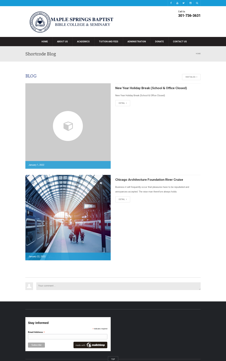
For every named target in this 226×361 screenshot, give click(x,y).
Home (45, 41)
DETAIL (122, 103)
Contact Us (180, 41)
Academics (83, 41)
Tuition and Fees (108, 41)
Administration (136, 41)
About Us (62, 41)
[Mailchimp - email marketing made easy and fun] (90, 345)
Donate (159, 41)
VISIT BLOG (190, 77)
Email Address (36, 332)
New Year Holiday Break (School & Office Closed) (151, 88)
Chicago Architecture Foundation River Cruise (149, 180)
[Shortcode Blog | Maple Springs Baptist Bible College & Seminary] (71, 21)
